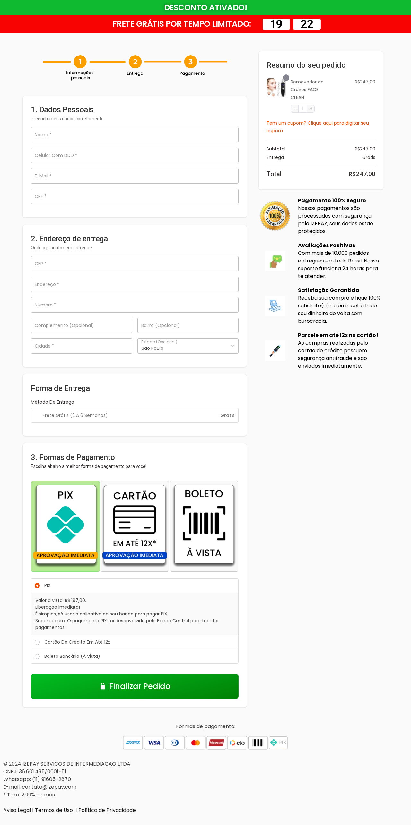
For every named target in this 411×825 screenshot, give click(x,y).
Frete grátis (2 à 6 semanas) (75, 415)
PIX (47, 585)
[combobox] (188, 346)
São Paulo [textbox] (152, 348)
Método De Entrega (52, 402)
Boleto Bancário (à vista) (72, 656)
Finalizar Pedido (140, 686)
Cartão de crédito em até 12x (77, 642)
